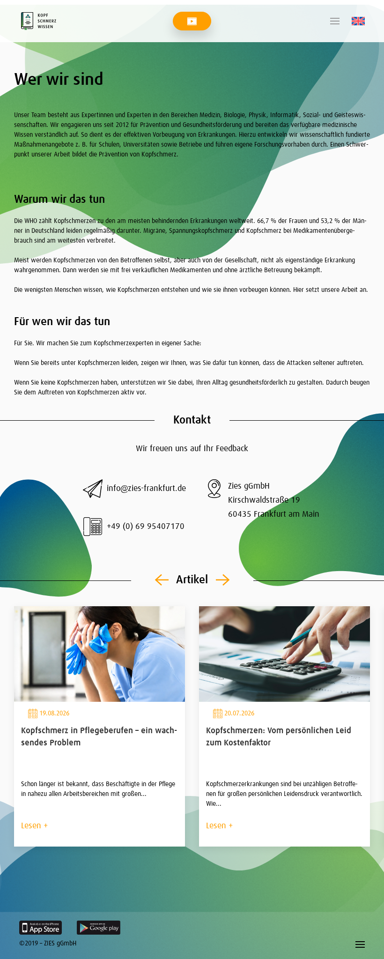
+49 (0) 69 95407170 (146, 526)
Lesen (31, 826)
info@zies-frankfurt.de (146, 488)
